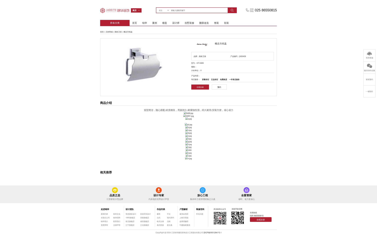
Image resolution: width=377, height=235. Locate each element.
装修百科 (200, 209)
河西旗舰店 (144, 217)
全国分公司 (105, 217)
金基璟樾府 (184, 221)
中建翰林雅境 (185, 225)
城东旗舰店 (144, 221)
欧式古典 (160, 221)
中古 (169, 214)
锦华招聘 (116, 217)
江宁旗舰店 (130, 225)
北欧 (169, 221)
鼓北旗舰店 (130, 221)
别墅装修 (189, 22)
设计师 (175, 22)
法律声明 (116, 225)
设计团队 (130, 209)
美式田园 (160, 225)
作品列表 (161, 209)
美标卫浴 (118, 31)
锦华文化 (116, 214)
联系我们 (116, 221)
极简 (158, 214)
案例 (154, 22)
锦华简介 (104, 221)
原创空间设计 (145, 214)
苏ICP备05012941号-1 (213, 232)
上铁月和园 (184, 217)
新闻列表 (104, 214)
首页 (134, 22)
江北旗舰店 (144, 225)
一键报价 (369, 91)
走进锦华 (105, 209)
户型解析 (184, 209)
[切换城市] (139, 10)
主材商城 (109, 31)
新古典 (169, 225)
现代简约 (170, 217)
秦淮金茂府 (184, 214)
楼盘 (164, 22)
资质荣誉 (104, 225)
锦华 (144, 22)
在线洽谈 (200, 87)
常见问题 (199, 214)
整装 (216, 22)
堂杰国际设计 (131, 214)
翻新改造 (204, 22)
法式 (158, 217)
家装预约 (369, 79)
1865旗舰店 (130, 217)
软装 (226, 22)
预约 (219, 87)
